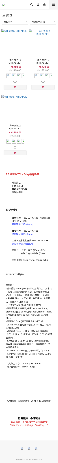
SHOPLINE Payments (34, 459)
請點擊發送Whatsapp (22, 224)
